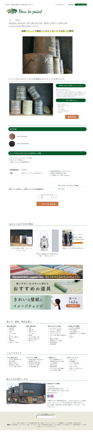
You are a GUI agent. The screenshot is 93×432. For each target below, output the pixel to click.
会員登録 (70, 4)
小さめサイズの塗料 (34, 365)
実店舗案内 (72, 361)
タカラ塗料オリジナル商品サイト (62, 424)
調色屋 (15, 424)
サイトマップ (73, 370)
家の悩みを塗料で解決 (35, 363)
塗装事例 (17, 20)
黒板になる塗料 (54, 338)
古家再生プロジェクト (35, 361)
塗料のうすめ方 (13, 363)
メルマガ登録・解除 (55, 370)
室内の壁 (11, 328)
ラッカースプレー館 (23, 424)
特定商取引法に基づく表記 (57, 361)
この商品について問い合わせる (60, 175)
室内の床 (11, 330)
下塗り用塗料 (73, 330)
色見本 (71, 337)
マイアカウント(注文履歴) (57, 368)
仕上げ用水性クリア (75, 331)
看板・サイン (32, 340)
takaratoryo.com (52, 392)
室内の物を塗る (13, 23)
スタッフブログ (74, 366)
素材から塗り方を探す (36, 23)
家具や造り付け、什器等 (24, 23)
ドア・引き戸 (12, 333)
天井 (10, 331)
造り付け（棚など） (14, 337)
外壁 (30, 328)
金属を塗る (46, 23)
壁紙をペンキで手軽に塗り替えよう (73, 248)
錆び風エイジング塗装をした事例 (59, 23)
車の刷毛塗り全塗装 (47, 424)
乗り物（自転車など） (35, 338)
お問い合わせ (53, 365)
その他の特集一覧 (33, 366)
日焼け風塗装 (53, 342)
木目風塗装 (53, 344)
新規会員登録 (53, 366)
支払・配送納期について (56, 359)
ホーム (11, 20)
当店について (73, 359)
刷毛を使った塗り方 (14, 365)
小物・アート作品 (14, 342)
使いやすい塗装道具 (75, 328)
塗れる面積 (12, 361)
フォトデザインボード (49, 426)
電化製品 (11, 340)
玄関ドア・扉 (32, 331)
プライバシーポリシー (51, 423)
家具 (10, 338)
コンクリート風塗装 (55, 330)
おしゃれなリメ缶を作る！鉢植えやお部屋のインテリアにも (23, 26)
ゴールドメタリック (55, 333)
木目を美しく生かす (55, 331)
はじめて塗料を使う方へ (15, 359)
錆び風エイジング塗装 (56, 340)
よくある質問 (53, 363)
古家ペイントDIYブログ (76, 368)
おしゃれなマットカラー (56, 328)
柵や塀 (30, 335)
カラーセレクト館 (35, 424)
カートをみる (82, 4)
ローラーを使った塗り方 (15, 366)
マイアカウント (60, 4)
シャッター (32, 333)
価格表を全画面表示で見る (58, 173)
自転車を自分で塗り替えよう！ (37, 359)
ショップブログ (74, 365)
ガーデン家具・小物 (34, 337)
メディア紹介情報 (74, 363)
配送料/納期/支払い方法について (60, 171)
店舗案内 (61, 423)
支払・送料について (22, 423)
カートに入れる (49, 203)
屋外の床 (31, 330)
